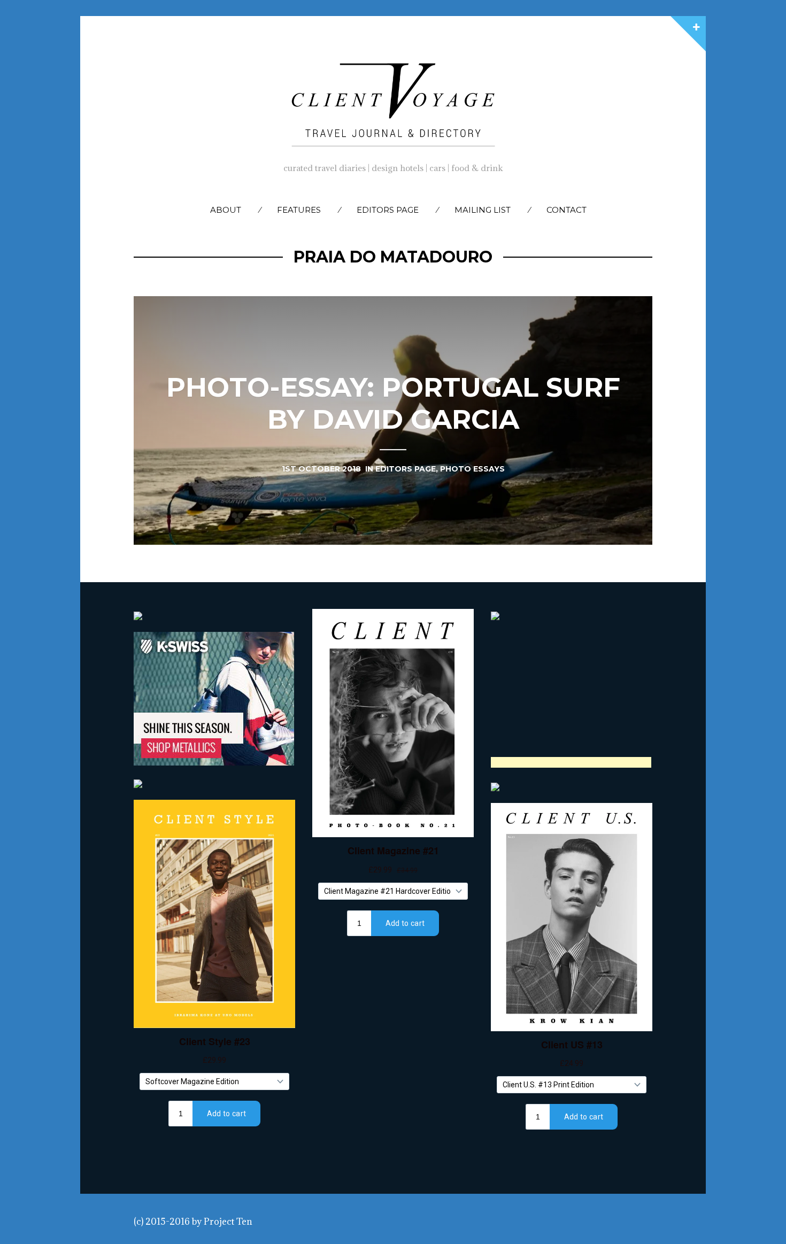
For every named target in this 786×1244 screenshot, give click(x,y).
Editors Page (388, 210)
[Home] (393, 102)
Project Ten (228, 1221)
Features (299, 210)
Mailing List (482, 210)
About (225, 210)
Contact (566, 210)
